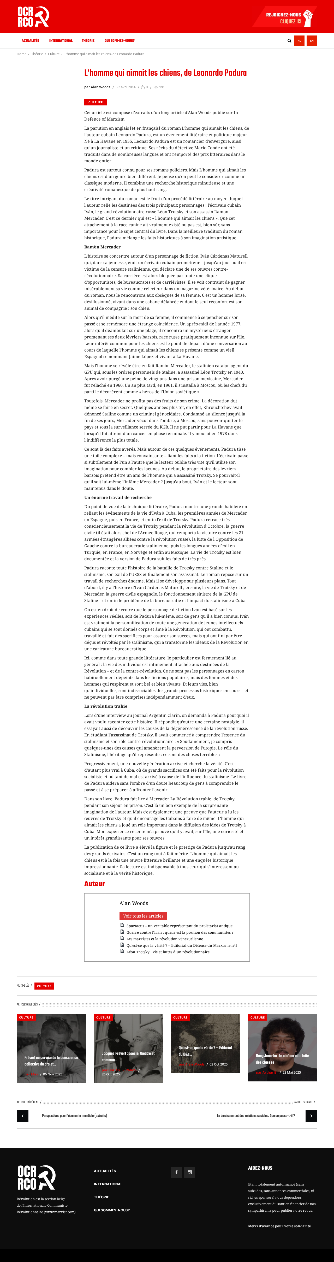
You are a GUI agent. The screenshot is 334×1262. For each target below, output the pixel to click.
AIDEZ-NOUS (260, 1168)
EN (312, 40)
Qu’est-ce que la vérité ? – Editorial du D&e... (205, 1051)
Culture (53, 53)
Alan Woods (134, 903)
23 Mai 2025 (292, 1072)
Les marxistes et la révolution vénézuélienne (165, 938)
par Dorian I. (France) (119, 1070)
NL (299, 40)
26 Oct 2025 (111, 1074)
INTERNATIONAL (108, 1184)
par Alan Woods (97, 87)
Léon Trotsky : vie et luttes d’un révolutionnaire (168, 951)
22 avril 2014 (125, 87)
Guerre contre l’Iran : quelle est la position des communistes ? (180, 932)
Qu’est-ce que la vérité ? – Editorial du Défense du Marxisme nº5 (182, 945)
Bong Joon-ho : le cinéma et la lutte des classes (282, 1059)
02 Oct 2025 (219, 1064)
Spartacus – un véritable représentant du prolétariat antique (179, 925)
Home (21, 53)
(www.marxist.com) (60, 1212)
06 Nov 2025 (52, 1074)
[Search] (289, 41)
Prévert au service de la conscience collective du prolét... (51, 1061)
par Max (31, 1074)
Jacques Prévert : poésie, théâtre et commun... (128, 1057)
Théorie (37, 53)
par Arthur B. (267, 1072)
